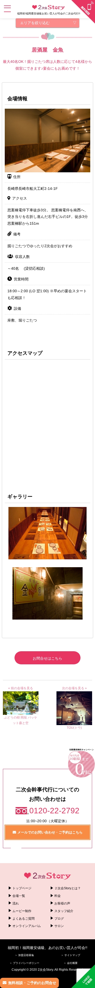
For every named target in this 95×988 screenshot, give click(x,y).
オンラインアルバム (26, 926)
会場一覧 (18, 896)
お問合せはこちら (47, 658)
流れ (15, 903)
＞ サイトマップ (70, 955)
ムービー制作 (21, 911)
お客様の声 (62, 903)
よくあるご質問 (23, 918)
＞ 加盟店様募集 (24, 955)
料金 (57, 896)
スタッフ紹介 (63, 911)
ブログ (59, 918)
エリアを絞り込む (35, 23)
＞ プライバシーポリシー (24, 963)
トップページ (21, 888)
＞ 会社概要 (71, 963)
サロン (59, 926)
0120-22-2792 (54, 810)
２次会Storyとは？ (67, 888)
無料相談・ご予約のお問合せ (32, 983)
